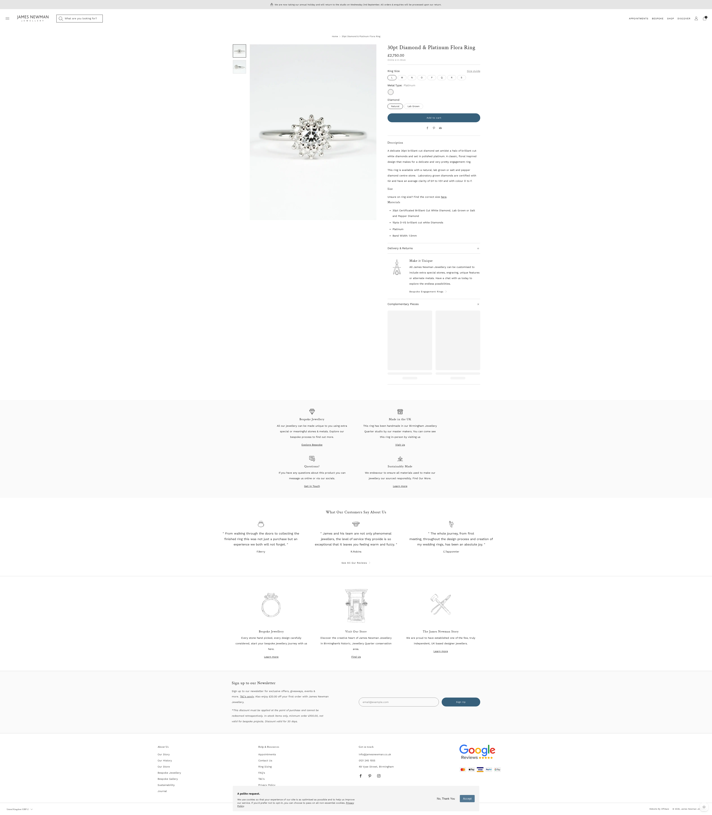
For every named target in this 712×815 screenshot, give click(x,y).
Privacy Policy (266, 784)
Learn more (400, 486)
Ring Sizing (265, 766)
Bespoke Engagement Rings (426, 291)
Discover (684, 18)
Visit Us (400, 444)
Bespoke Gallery (168, 778)
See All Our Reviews (354, 563)
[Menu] (7, 18)
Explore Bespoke (311, 444)
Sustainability (166, 784)
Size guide (473, 71)
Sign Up (461, 702)
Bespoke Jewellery (169, 772)
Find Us (356, 656)
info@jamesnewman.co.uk (375, 754)
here (443, 196)
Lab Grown (414, 106)
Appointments (638, 18)
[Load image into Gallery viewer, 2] (239, 66)
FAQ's (261, 772)
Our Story (164, 754)
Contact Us (265, 760)
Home (335, 36)
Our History (165, 760)
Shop (670, 18)
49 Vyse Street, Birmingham (376, 766)
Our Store (164, 766)
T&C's (261, 778)
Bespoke (658, 18)
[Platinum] (391, 92)
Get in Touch (312, 486)
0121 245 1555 (367, 760)
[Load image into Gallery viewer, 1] (239, 51)
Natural (395, 106)
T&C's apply (247, 696)
